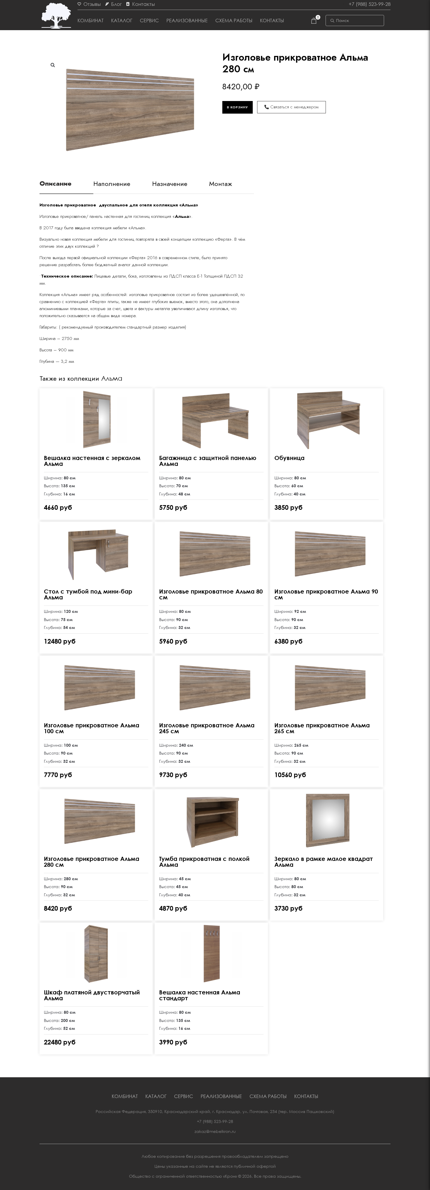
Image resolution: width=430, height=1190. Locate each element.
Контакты (272, 20)
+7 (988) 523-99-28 (215, 1121)
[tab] (66, 186)
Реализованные (187, 20)
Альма (111, 378)
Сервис (149, 20)
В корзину (237, 107)
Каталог (121, 20)
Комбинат (91, 20)
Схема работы (233, 20)
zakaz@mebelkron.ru (215, 1131)
